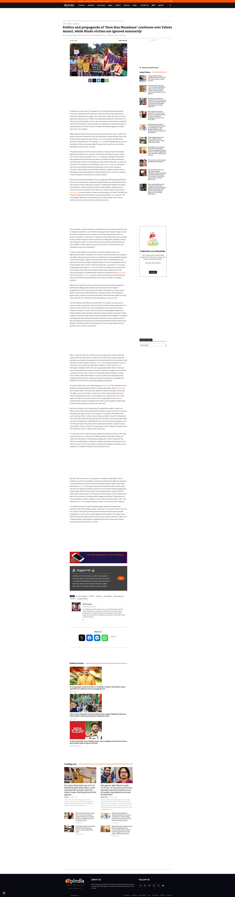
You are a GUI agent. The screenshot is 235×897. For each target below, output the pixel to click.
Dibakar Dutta (104, 797)
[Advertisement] (98, 463)
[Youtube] (171, 1)
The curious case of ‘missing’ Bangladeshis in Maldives (157, 161)
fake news (91, 596)
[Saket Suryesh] (76, 611)
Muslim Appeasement (118, 596)
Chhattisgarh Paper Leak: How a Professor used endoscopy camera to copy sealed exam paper (85, 829)
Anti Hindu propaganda (81, 596)
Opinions (69, 21)
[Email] (103, 80)
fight (92, 267)
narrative (72, 598)
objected (106, 385)
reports (99, 363)
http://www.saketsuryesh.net (89, 606)
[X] (167, 1)
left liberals (99, 596)
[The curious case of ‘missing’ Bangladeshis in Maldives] (143, 162)
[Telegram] (98, 80)
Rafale (108, 164)
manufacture (74, 192)
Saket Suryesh (123, 40)
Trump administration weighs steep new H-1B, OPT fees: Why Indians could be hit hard (157, 78)
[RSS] (165, 1)
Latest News (145, 72)
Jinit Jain (66, 797)
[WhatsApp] (169, 1)
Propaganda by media (82, 598)
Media (70, 23)
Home (64, 21)
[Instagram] (163, 1)
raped (119, 365)
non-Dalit (122, 273)
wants (100, 142)
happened (119, 388)
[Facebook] (161, 1)
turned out (87, 275)
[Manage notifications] (4, 892)
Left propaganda (108, 596)
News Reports (104, 782)
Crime (64, 23)
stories (81, 486)
